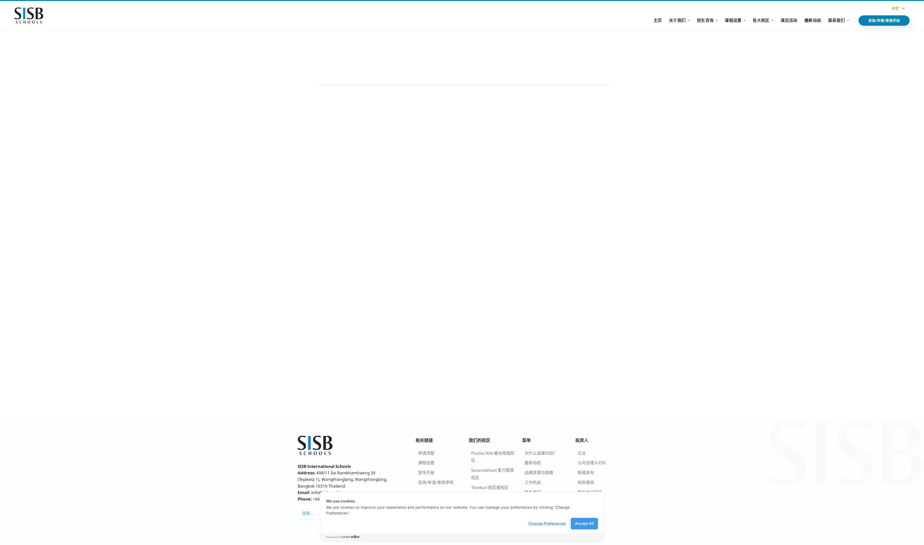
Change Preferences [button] (547, 523)
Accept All (584, 523)
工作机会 (533, 482)
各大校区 (761, 20)
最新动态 (812, 20)
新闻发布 (586, 472)
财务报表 (586, 482)
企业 (582, 453)
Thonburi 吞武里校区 (489, 487)
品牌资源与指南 (539, 472)
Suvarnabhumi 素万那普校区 (492, 474)
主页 (658, 20)
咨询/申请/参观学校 (436, 482)
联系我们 (836, 20)
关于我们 (677, 20)
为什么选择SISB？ (541, 453)
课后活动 (789, 20)
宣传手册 (426, 472)
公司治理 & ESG (592, 462)
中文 (895, 8)
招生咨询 (705, 20)
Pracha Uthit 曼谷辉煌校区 (492, 457)
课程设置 (733, 20)
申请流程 (426, 453)
